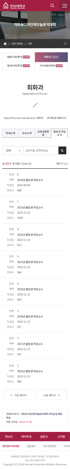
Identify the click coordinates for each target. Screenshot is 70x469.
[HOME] (5, 43)
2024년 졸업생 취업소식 (30, 180)
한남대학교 (14, 5)
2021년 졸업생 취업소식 (30, 262)
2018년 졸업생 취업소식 (30, 316)
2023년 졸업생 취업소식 (30, 207)
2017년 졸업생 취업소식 (30, 344)
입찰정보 (31, 446)
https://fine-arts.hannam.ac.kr (20, 117)
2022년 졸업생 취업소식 (30, 234)
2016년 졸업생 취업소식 (30, 371)
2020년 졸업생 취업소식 (30, 289)
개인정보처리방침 (10, 446)
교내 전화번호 (49, 446)
